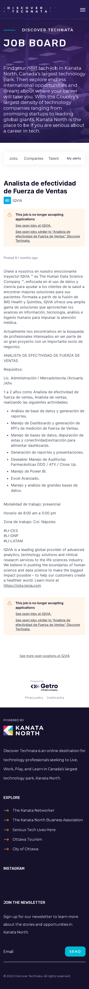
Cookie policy (55, 697)
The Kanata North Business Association (48, 820)
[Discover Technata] (29, 9)
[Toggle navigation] (82, 9)
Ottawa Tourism (27, 839)
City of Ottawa (25, 849)
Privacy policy (34, 697)
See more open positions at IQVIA (45, 656)
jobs (13, 158)
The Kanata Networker (34, 810)
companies (33, 158)
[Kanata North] (44, 730)
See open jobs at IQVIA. (33, 225)
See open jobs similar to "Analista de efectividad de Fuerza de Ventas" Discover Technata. (48, 236)
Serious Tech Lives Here (34, 830)
